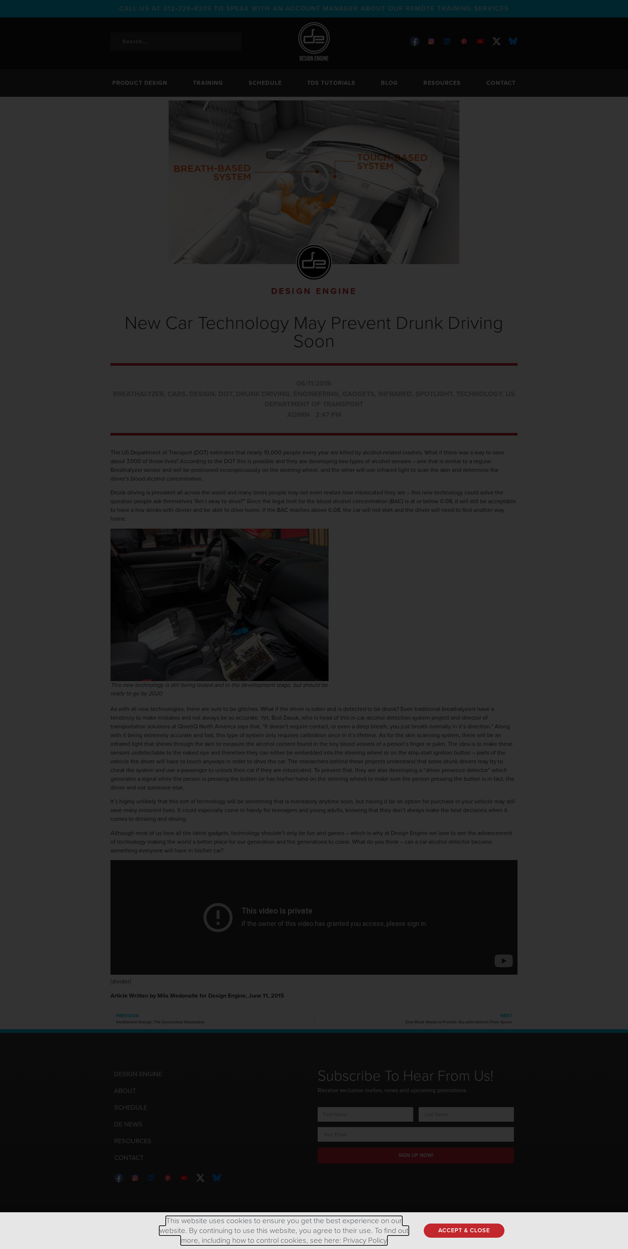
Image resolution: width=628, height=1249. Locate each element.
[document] (314, 624)
